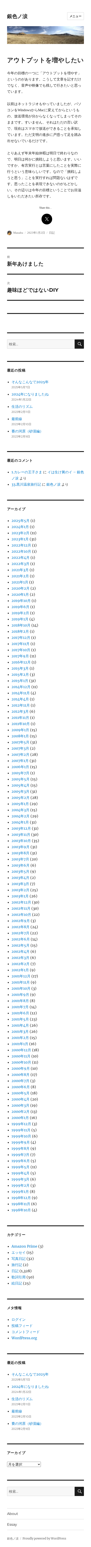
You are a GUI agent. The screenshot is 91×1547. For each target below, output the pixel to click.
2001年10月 (20, 988)
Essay (12, 1524)
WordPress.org (24, 1338)
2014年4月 (20, 699)
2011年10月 (20, 724)
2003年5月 (20, 871)
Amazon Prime (24, 1246)
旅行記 (16, 1265)
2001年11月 (20, 982)
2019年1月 (19, 619)
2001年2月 (20, 1037)
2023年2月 (20, 533)
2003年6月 (20, 865)
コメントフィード (25, 1332)
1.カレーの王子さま (26, 472)
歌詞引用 (18, 1277)
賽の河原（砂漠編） (27, 431)
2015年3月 (20, 668)
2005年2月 (20, 797)
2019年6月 (20, 607)
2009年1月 (20, 730)
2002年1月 (20, 970)
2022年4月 (20, 557)
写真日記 (18, 1258)
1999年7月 (20, 1154)
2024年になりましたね (30, 394)
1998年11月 (20, 1204)
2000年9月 (20, 1068)
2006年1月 (20, 767)
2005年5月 (20, 779)
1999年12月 (21, 1124)
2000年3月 (20, 1105)
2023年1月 (20, 539)
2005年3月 (20, 791)
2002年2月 (20, 964)
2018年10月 (20, 625)
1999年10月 (21, 1136)
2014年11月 (20, 693)
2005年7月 (20, 773)
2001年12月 (20, 976)
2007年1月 (20, 760)
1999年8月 (20, 1148)
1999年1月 (20, 1191)
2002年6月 (20, 939)
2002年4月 (20, 951)
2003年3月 (20, 884)
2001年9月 (20, 994)
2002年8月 (20, 927)
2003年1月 (20, 896)
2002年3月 (20, 957)
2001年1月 (19, 1044)
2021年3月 (20, 570)
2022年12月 (21, 545)
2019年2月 (20, 613)
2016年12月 (21, 662)
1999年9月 (20, 1142)
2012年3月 (20, 711)
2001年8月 (20, 1001)
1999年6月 (20, 1161)
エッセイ (18, 1252)
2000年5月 (20, 1093)
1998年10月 (21, 1210)
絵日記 (16, 1283)
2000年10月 (21, 1062)
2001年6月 (20, 1013)
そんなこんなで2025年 (30, 382)
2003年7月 (20, 859)
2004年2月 (20, 816)
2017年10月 (20, 650)
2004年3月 (20, 810)
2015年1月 (19, 680)
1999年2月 (20, 1185)
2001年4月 (20, 1025)
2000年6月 (20, 1087)
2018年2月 (20, 631)
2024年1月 (20, 527)
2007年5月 (20, 742)
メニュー (76, 16)
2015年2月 (20, 674)
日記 (52, 232)
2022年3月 (20, 563)
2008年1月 (20, 736)
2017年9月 (20, 656)
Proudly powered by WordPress (44, 1538)
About (12, 1514)
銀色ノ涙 (17, 16)
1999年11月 (20, 1130)
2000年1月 (20, 1117)
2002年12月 (21, 902)
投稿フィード (22, 1325)
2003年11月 (20, 834)
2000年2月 (20, 1111)
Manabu (18, 232)
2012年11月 (20, 705)
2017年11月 (20, 643)
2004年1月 (20, 822)
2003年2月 (20, 890)
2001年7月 (20, 1007)
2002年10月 (21, 914)
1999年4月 (20, 1173)
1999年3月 (20, 1179)
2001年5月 (20, 1019)
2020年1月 (20, 594)
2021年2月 (20, 576)
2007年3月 (20, 748)
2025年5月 (20, 520)
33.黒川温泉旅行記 (26, 484)
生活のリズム (22, 406)
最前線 (16, 419)
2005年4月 (20, 785)
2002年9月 (20, 920)
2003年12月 (21, 828)
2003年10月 (21, 840)
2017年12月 (20, 637)
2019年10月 (21, 600)
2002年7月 (20, 933)
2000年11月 (20, 1056)
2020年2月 (20, 588)
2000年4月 (20, 1099)
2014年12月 (20, 687)
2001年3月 (20, 1031)
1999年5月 (20, 1167)
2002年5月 (20, 945)
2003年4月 (20, 877)
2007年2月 (20, 754)
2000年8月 (20, 1074)
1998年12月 (21, 1197)
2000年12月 (21, 1050)
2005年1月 (20, 804)
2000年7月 (20, 1081)
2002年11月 (20, 908)
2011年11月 (20, 717)
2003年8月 (20, 853)
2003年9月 (20, 847)
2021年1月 (19, 582)
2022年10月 (21, 551)
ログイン (18, 1319)
